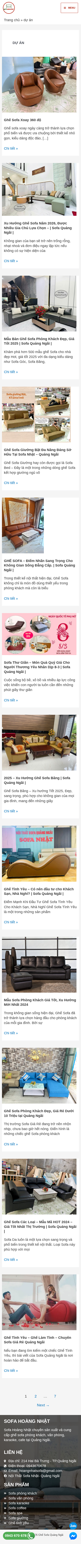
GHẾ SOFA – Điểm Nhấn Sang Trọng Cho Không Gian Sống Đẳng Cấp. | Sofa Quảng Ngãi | (39, 565)
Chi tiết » (11, 148)
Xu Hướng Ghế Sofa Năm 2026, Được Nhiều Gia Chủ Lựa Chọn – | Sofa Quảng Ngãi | (38, 227)
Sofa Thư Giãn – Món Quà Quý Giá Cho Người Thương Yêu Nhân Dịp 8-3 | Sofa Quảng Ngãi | (37, 667)
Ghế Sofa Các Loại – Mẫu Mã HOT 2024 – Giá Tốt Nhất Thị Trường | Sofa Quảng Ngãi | (40, 1226)
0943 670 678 (16, 1536)
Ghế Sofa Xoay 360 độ (22, 120)
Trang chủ (12, 20)
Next (43, 1405)
